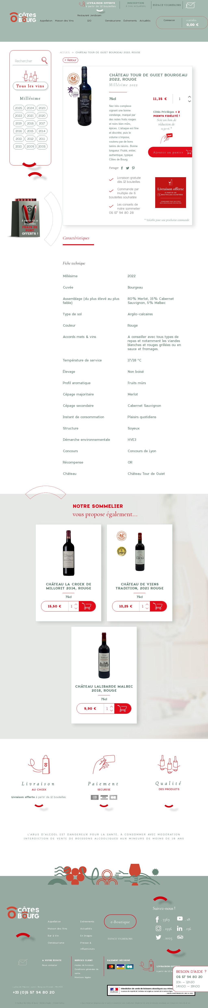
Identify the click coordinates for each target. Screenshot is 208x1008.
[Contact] (190, 4)
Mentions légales (83, 977)
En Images (86, 935)
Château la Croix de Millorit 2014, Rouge (68, 586)
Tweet (126, 167)
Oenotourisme (113, 20)
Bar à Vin (53, 935)
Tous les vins (30, 85)
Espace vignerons (120, 938)
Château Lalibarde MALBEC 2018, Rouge (104, 688)
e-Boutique (120, 922)
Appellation (46, 20)
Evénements (87, 921)
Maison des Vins (64, 20)
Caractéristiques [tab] (76, 238)
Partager (121, 167)
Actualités (145, 20)
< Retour (70, 60)
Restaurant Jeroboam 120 (89, 18)
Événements (130, 20)
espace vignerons (167, 5)
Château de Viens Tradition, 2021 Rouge (140, 586)
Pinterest (132, 167)
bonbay (62, 1003)
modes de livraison (84, 965)
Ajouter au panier (168, 152)
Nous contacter (49, 965)
